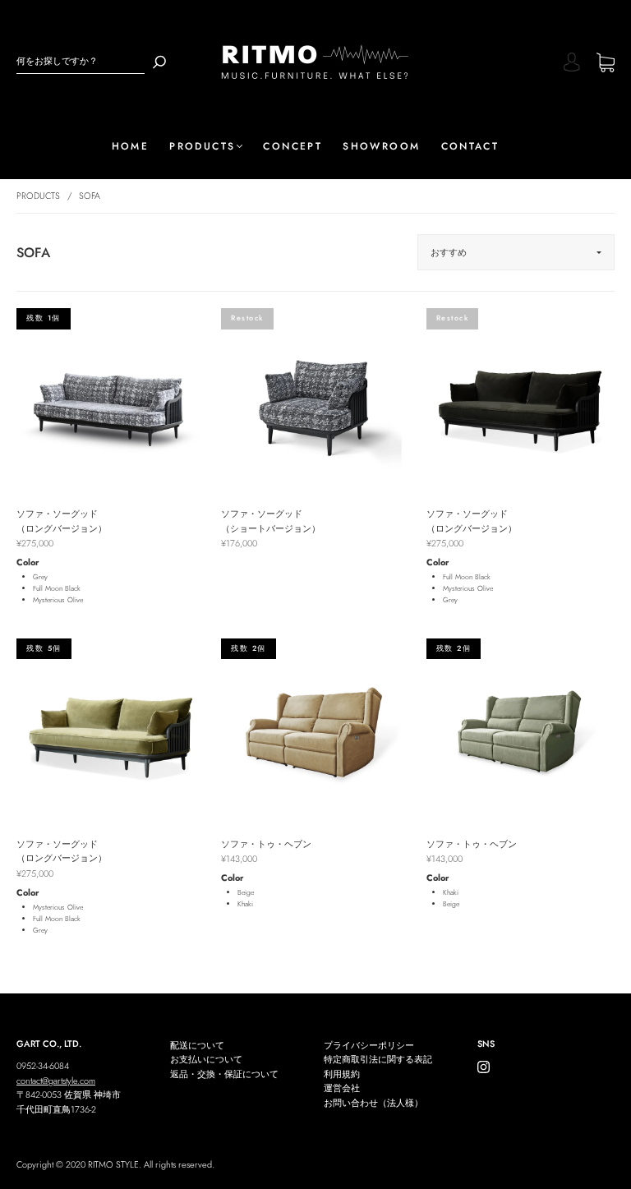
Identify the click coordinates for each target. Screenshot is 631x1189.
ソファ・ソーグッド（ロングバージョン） (61, 520)
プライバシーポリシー (369, 1045)
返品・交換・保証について (224, 1074)
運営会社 (342, 1088)
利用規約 (342, 1074)
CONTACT (470, 146)
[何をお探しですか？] (80, 61)
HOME (131, 146)
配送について (197, 1045)
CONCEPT (292, 146)
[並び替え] (516, 252)
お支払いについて (206, 1059)
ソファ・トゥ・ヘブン (266, 843)
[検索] (159, 61)
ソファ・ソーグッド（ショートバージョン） (270, 520)
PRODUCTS (202, 146)
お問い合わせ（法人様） (373, 1102)
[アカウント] (572, 64)
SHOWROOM (381, 146)
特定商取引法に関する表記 (378, 1059)
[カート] (605, 64)
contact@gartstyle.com (55, 1080)
